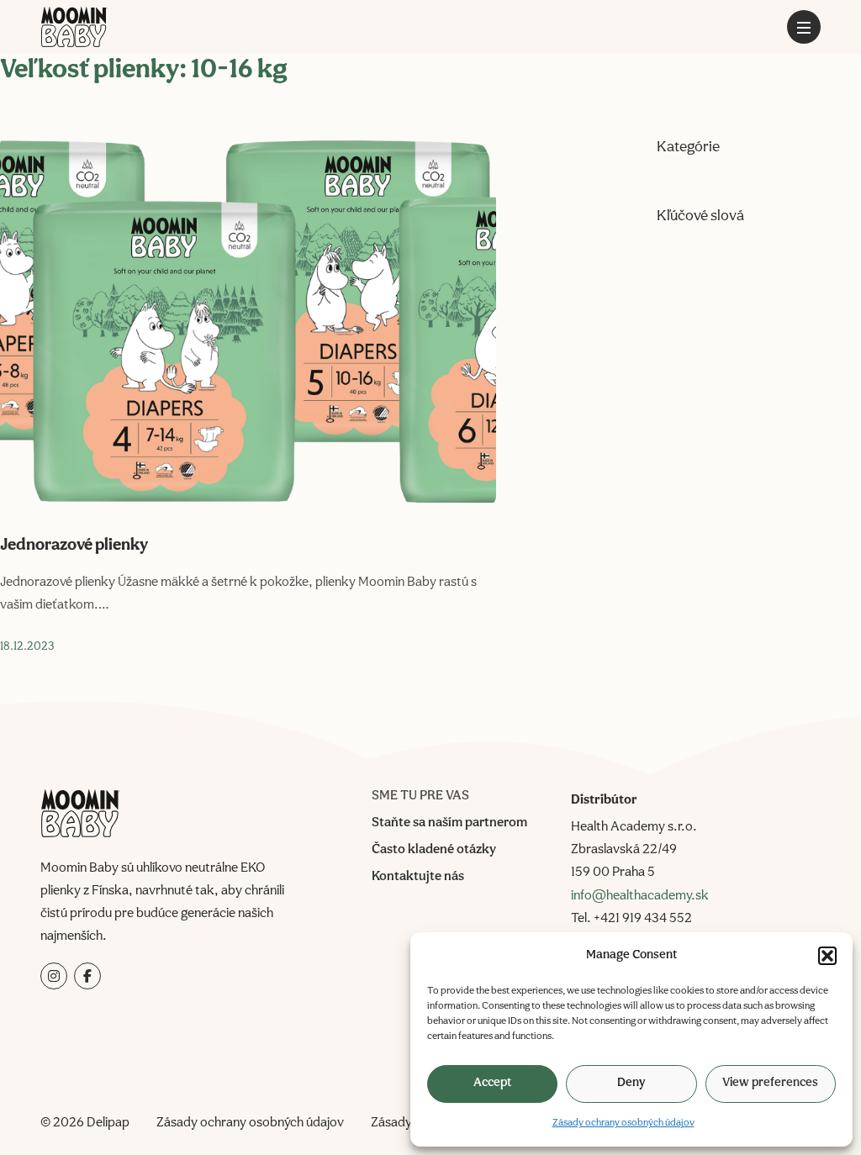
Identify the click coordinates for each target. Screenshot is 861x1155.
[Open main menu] (804, 27)
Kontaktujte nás (418, 876)
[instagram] (53, 975)
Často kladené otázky (434, 850)
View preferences (770, 1083)
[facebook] (87, 975)
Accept (492, 1083)
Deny (631, 1083)
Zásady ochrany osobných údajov (623, 1123)
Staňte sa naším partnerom (449, 823)
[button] (827, 955)
